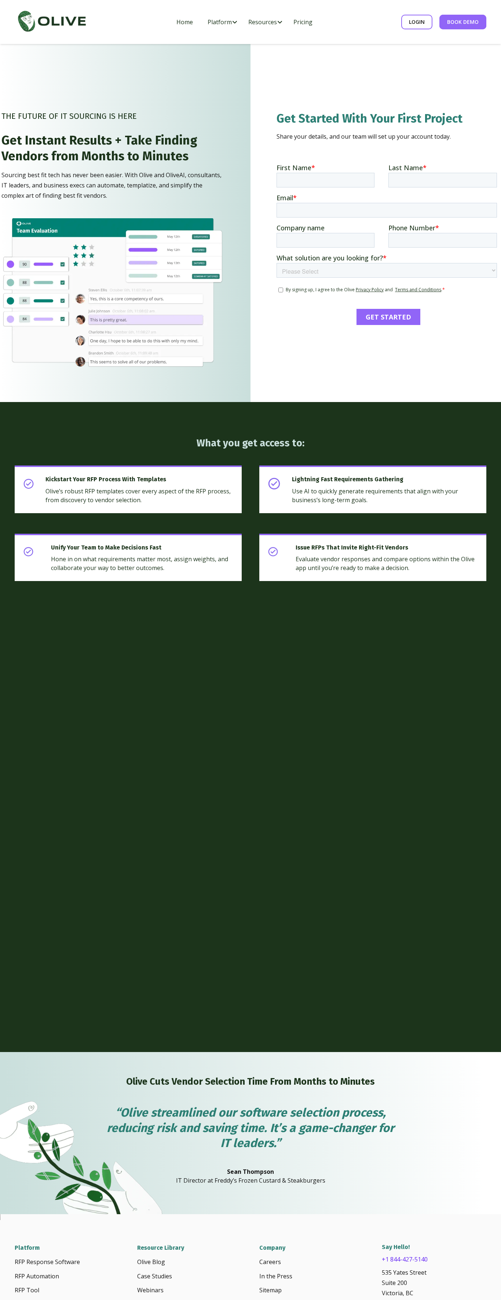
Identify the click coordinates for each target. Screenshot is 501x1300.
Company (272, 1247)
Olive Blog (151, 1262)
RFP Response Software (47, 1262)
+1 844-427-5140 (405, 1259)
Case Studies (154, 1276)
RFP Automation (37, 1276)
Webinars (150, 1290)
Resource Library (160, 1247)
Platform (27, 1247)
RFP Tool (27, 1290)
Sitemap (270, 1290)
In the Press (275, 1276)
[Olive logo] (51, 22)
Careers (270, 1262)
